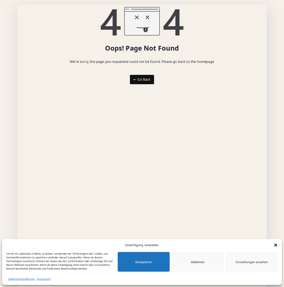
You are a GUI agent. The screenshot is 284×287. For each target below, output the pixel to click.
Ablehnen (198, 262)
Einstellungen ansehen (252, 262)
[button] (276, 245)
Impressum (43, 279)
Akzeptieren (143, 262)
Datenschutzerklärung (21, 279)
